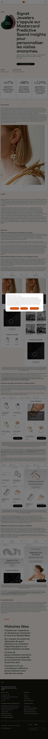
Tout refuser (24, 308)
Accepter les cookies (15, 308)
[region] (24, 302)
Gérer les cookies (34, 308)
